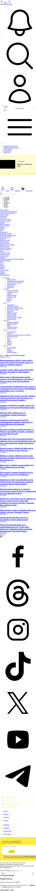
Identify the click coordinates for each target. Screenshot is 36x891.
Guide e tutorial (7, 149)
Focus (1, 262)
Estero (1, 251)
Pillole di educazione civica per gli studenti (12, 259)
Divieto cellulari (4, 241)
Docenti (2, 227)
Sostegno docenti (4, 243)
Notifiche (6, 814)
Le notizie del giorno (5, 219)
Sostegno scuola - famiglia (7, 245)
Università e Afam (5, 252)
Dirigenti (2, 229)
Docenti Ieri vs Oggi (5, 237)
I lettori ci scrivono (5, 221)
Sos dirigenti (3, 216)
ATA (1, 230)
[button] (19, 23)
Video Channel (4, 210)
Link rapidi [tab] (6, 197)
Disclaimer (6, 828)
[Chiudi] (0, 192)
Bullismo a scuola (5, 240)
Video (5, 800)
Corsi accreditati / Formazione (11, 803)
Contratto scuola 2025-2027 (11, 147)
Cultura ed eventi (4, 254)
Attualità (2, 222)
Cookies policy (7, 831)
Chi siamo (6, 817)
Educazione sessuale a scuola (8, 235)
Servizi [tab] (6, 206)
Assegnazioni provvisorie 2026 (8, 211)
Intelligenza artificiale (6, 233)
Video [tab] (5, 205)
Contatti (5, 820)
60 (3, 534)
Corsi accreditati (4, 270)
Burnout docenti (4, 246)
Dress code (3, 238)
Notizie (2, 265)
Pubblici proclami (5, 275)
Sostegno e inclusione (6, 248)
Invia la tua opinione (9, 807)
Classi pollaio (3, 232)
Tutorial (2, 268)
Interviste (2, 267)
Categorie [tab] (6, 199)
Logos (1, 264)
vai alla (7, 875)
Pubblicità (3, 273)
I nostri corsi (6, 152)
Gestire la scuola (4, 226)
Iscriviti (11, 851)
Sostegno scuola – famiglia (14, 317)
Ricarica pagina (4, 890)
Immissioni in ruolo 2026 (10, 146)
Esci (4, 110)
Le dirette (2, 257)
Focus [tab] (5, 201)
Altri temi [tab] (6, 203)
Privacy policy (7, 834)
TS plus (2, 271)
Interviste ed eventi (5, 260)
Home (1, 355)
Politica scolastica (5, 224)
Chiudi (11, 890)
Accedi (5, 106)
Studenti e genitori (5, 249)
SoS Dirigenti (7, 151)
